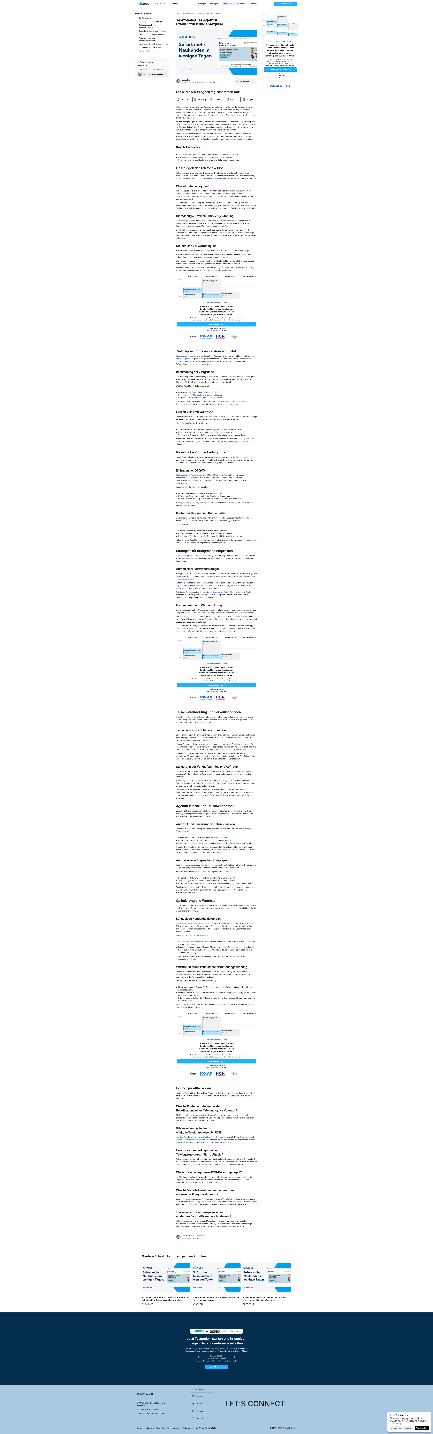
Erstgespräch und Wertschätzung (199, 605)
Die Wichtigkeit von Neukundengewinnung (205, 216)
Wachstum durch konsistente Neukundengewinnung (211, 967)
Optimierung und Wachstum (197, 901)
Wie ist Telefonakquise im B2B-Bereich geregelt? (209, 1172)
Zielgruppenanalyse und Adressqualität (206, 351)
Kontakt (165, 1428)
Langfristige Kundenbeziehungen (190, 923)
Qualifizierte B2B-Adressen (194, 412)
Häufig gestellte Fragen (193, 1088)
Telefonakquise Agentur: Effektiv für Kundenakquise (201, 14)
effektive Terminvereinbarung (192, 717)
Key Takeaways (188, 147)
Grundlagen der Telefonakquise (199, 168)
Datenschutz (188, 1428)
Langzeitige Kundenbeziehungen (198, 918)
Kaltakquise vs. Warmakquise (196, 246)
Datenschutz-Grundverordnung (192, 475)
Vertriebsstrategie (189, 558)
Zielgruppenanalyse (187, 356)
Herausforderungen (184, 579)
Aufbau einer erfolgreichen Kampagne (201, 860)
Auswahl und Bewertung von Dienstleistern (205, 824)
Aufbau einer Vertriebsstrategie (197, 569)
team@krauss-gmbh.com (153, 1413)
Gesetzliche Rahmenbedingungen (201, 452)
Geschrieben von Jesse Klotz (193, 1236)
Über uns (150, 1428)
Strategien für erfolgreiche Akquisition (204, 551)
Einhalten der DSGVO (190, 470)
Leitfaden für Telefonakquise (216, 1137)
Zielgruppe (234, 843)
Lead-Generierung (225, 850)
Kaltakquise (236, 178)
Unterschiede (216, 178)
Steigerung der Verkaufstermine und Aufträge (207, 766)
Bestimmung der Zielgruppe (195, 372)
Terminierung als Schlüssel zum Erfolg (202, 730)
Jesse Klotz (186, 80)
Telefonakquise (182, 107)
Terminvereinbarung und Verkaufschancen (208, 712)
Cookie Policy (395, 1423)
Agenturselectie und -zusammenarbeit (205, 806)
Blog (177, 14)
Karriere (254, 4)
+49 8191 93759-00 (149, 1409)
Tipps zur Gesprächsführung (188, 1140)
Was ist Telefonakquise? (192, 186)
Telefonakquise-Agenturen (189, 154)
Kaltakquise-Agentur (210, 811)
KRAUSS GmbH (144, 1394)
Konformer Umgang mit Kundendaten (201, 513)
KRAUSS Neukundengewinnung (165, 4)
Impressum (176, 1428)
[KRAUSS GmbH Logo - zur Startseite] (143, 3)
